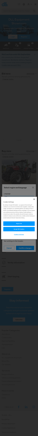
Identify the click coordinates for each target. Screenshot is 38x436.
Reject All (19, 223)
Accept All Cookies (19, 229)
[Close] (34, 199)
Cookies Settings (19, 234)
